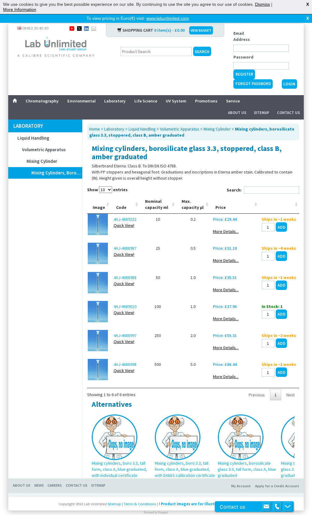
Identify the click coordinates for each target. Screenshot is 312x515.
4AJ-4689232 (125, 219)
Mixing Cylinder (42, 161)
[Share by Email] (93, 28)
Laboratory (115, 101)
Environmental (81, 101)
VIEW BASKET (200, 30)
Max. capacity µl (193, 204)
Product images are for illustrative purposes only (206, 504)
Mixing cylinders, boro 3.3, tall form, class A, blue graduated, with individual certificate (119, 469)
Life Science (145, 101)
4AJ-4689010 (125, 306)
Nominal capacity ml (156, 204)
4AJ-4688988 (125, 277)
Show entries (107, 189)
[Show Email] (266, 506)
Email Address (241, 36)
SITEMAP (98, 485)
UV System (176, 101)
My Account (241, 486)
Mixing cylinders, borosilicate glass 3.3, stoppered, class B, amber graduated (56, 173)
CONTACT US (76, 485)
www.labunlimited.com (167, 18)
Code (121, 207)
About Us (237, 112)
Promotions (206, 101)
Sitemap (261, 112)
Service (233, 101)
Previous (257, 395)
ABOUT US (21, 485)
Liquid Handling (33, 138)
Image (99, 207)
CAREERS (55, 485)
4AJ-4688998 (125, 364)
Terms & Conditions (140, 504)
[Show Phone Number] (277, 506)
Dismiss (262, 4)
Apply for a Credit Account (277, 486)
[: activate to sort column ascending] (279, 204)
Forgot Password (253, 83)
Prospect (163, 512)
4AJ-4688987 (125, 248)
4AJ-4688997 (125, 335)
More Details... (226, 231)
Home (94, 129)
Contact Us (288, 112)
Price (220, 207)
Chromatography (42, 101)
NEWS (39, 485)
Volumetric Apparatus (44, 149)
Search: (234, 190)
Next (290, 395)
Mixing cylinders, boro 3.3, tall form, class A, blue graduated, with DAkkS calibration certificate (185, 469)
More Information (19, 9)
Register (244, 74)
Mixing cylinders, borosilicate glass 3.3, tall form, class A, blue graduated (247, 469)
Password (243, 57)
